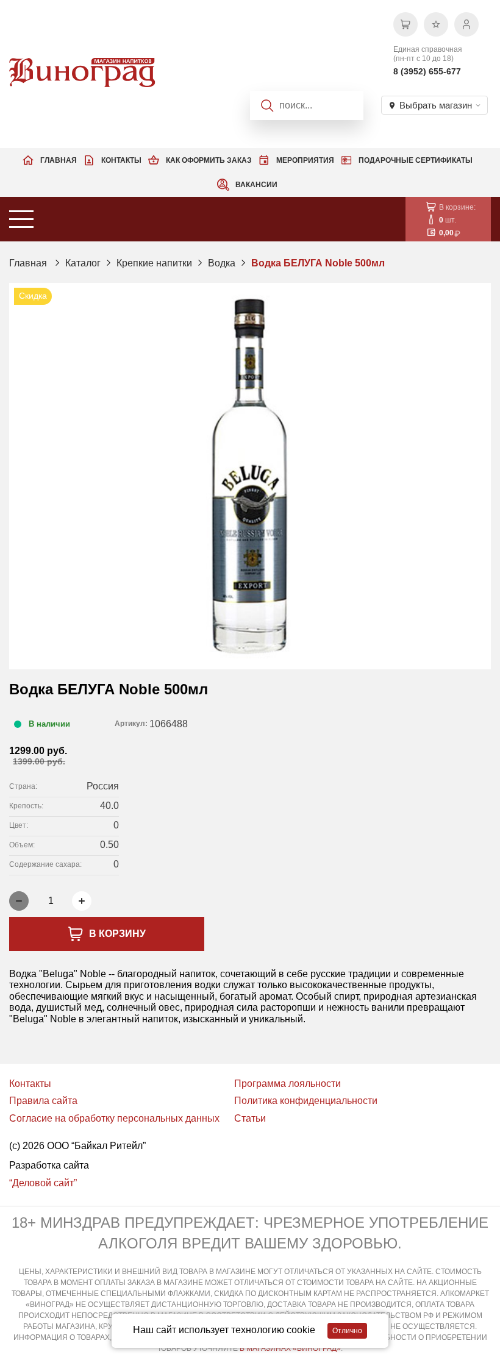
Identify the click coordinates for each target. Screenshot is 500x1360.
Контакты (121, 160)
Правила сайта (43, 1100)
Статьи (250, 1118)
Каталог (83, 263)
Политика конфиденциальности (305, 1100)
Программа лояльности (287, 1083)
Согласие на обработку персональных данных (114, 1118)
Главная (58, 160)
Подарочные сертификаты (416, 160)
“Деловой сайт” (43, 1183)
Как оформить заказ (209, 160)
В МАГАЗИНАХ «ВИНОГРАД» (290, 1348)
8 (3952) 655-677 (427, 71)
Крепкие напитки (154, 263)
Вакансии (256, 184)
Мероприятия (305, 160)
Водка (221, 263)
